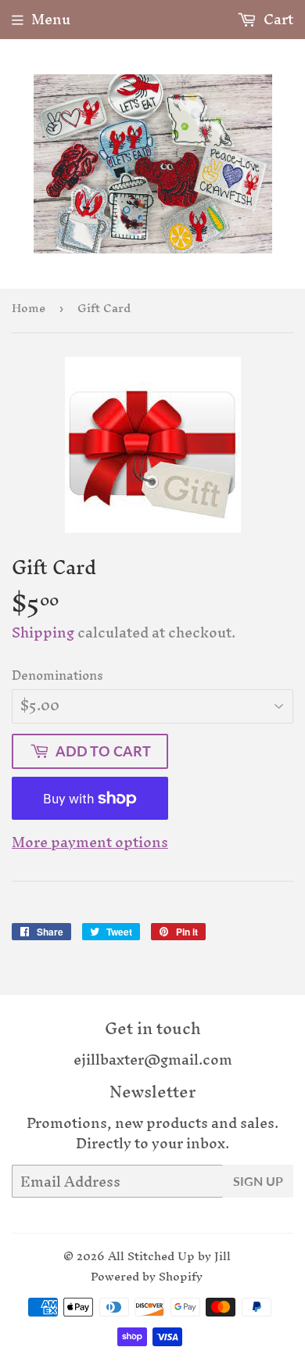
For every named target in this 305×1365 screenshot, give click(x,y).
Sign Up (258, 1180)
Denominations (57, 675)
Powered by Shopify (147, 1276)
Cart (276, 19)
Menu (50, 19)
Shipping (43, 632)
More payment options (90, 842)
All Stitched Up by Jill (169, 1256)
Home (28, 308)
